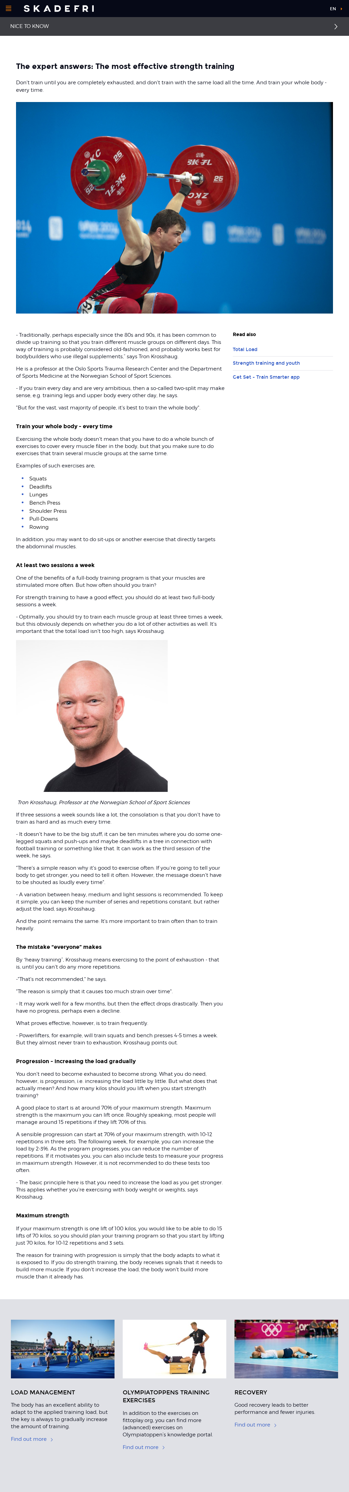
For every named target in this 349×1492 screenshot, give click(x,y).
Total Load (245, 349)
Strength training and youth (266, 363)
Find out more (29, 1439)
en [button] (333, 8)
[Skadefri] (59, 8)
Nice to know (29, 26)
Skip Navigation (307, 10)
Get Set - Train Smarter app (266, 377)
